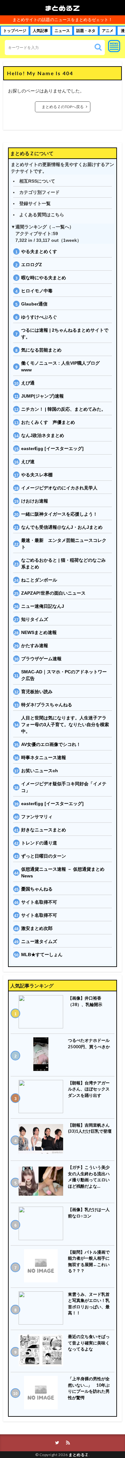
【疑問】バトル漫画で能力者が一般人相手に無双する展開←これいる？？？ (89, 1261)
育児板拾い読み (37, 691)
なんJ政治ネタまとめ (42, 435)
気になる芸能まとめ (41, 350)
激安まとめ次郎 (37, 928)
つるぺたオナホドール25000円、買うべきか (89, 1043)
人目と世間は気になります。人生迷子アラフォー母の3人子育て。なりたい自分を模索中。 (65, 724)
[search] (98, 47)
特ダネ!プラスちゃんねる (46, 704)
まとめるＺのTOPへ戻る (63, 106)
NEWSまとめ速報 (39, 632)
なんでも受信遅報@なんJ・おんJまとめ (62, 527)
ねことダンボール (39, 579)
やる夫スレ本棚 (37, 474)
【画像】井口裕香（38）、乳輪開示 (85, 1001)
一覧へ (62, 226)
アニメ (107, 31)
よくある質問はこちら (41, 214)
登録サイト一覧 (35, 203)
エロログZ (31, 264)
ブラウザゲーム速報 (41, 658)
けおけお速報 (34, 500)
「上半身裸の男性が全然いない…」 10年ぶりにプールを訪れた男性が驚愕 (89, 1388)
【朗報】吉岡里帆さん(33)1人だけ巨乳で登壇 (90, 1128)
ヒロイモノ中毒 (37, 290)
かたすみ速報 (34, 645)
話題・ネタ (86, 31)
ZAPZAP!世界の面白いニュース (53, 593)
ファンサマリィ (37, 816)
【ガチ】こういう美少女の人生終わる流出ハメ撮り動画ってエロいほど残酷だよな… (89, 1177)
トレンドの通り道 (39, 842)
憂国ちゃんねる (37, 888)
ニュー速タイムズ (39, 941)
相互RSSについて (37, 181)
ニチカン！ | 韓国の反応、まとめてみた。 (63, 409)
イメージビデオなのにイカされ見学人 (59, 487)
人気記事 (40, 31)
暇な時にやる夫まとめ (43, 277)
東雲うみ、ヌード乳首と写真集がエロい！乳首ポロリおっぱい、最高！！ (89, 1304)
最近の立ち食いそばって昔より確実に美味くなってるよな (89, 1342)
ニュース (62, 31)
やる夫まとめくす (39, 251)
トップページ (14, 31)
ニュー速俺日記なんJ (42, 606)
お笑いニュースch (39, 770)
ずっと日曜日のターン (43, 856)
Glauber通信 (34, 303)
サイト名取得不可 (39, 902)
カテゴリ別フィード (39, 192)
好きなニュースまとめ (43, 829)
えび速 (28, 461)
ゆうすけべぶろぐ (39, 317)
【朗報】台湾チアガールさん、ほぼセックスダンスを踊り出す (89, 1089)
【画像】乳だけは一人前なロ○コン (89, 1212)
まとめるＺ (62, 7)
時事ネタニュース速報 (43, 757)
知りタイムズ (34, 619)
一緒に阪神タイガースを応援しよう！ (59, 514)
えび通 (28, 382)
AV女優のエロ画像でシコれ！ (51, 744)
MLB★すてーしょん (42, 954)
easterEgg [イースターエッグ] (52, 448)
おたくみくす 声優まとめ (48, 422)
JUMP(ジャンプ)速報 (42, 396)
